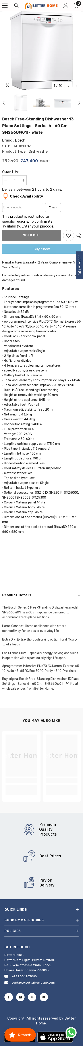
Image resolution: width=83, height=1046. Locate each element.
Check (53, 207)
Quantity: (10, 172)
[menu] (5, 5)
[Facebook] (8, 997)
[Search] (16, 5)
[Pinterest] (32, 997)
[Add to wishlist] (68, 235)
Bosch (20, 140)
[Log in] (65, 5)
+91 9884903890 (24, 976)
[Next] (76, 86)
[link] (21, 780)
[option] (41, 50)
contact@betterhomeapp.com (33, 982)
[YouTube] (44, 997)
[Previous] (68, 86)
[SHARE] (77, 235)
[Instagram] (20, 997)
